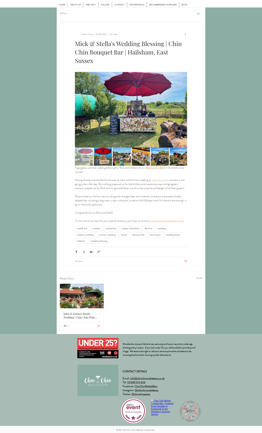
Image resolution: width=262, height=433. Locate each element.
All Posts (63, 13)
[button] (198, 13)
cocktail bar (111, 228)
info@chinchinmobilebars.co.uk (147, 378)
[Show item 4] (141, 157)
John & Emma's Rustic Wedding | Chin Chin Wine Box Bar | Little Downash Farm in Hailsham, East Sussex (79, 315)
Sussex (124, 234)
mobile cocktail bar (131, 228)
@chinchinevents (141, 394)
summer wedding (107, 234)
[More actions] (185, 34)
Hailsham (81, 241)
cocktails (96, 228)
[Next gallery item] (183, 110)
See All (199, 278)
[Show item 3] (122, 157)
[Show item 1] (84, 157)
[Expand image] (131, 110)
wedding (161, 228)
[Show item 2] (103, 157)
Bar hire (148, 228)
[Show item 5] (160, 157)
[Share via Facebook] (76, 251)
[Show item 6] (179, 157)
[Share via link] (98, 251)
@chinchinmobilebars (146, 390)
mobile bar (82, 228)
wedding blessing (99, 241)
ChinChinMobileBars (145, 386)
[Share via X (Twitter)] (83, 251)
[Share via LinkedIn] (91, 251)
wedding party (173, 234)
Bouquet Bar (139, 234)
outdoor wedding (85, 234)
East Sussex (155, 234)
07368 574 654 (136, 382)
